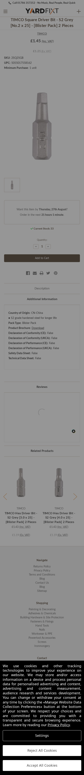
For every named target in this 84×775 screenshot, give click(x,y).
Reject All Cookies (42, 750)
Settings (42, 735)
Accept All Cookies (42, 765)
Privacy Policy (59, 724)
